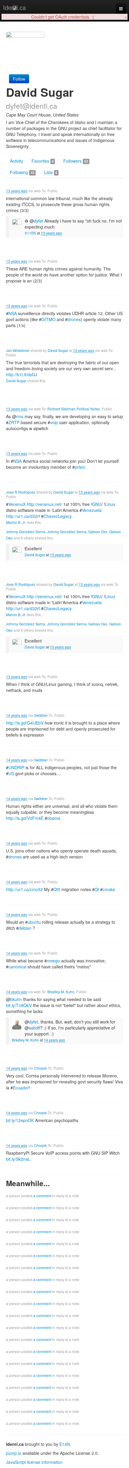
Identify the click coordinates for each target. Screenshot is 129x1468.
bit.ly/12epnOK (20, 1120)
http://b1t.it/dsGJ (21, 374)
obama (53, 818)
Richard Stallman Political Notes (73, 408)
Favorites (43, 161)
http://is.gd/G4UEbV (25, 723)
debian (25, 928)
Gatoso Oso (97, 531)
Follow (19, 79)
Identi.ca (14, 7)
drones (74, 319)
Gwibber (41, 715)
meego (53, 961)
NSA (12, 313)
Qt (96, 889)
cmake (109, 889)
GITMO (48, 319)
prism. (80, 467)
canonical (17, 967)
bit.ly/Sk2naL (18, 1159)
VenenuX (17, 504)
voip (54, 422)
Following (22, 172)
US (11, 773)
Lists (50, 172)
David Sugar (58, 350)
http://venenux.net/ (44, 504)
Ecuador (21, 1088)
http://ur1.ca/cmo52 (24, 889)
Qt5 (56, 889)
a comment (42, 1195)
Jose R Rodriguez (20, 492)
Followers (75, 161)
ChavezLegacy (58, 516)
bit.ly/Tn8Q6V (19, 1005)
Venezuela (92, 510)
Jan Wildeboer (18, 350)
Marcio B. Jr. (16, 522)
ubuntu (34, 922)
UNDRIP (16, 767)
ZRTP (14, 422)
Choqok (40, 1068)
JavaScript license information (34, 1462)
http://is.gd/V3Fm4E (25, 818)
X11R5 (30, 232)
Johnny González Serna (25, 531)
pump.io (13, 1453)
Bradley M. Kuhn (60, 991)
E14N (64, 1444)
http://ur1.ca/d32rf (23, 516)
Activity (16, 161)
